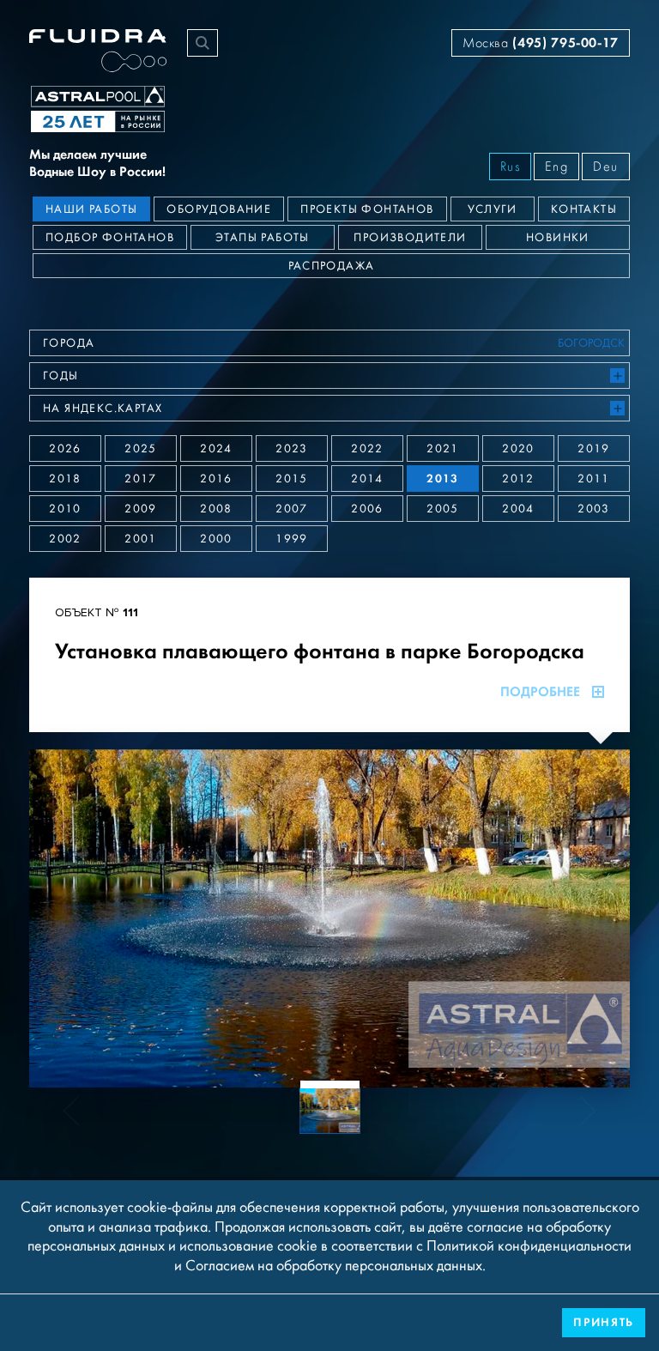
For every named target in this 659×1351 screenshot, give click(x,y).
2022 (367, 449)
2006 (367, 509)
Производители (410, 238)
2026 (65, 449)
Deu (606, 166)
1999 (291, 539)
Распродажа (331, 266)
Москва (541, 42)
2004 (518, 509)
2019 (593, 449)
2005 (442, 509)
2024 (216, 449)
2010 (65, 509)
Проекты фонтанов (366, 209)
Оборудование (218, 209)
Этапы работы (262, 238)
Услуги (492, 209)
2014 (367, 479)
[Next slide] (577, 918)
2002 (65, 539)
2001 (140, 539)
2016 (216, 479)
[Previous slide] (81, 918)
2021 (442, 449)
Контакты (584, 209)
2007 (291, 509)
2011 (593, 479)
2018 (65, 479)
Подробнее (540, 692)
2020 (518, 449)
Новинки (557, 238)
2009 (140, 509)
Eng (556, 166)
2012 (518, 479)
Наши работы (91, 209)
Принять (603, 1322)
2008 (216, 509)
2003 (593, 509)
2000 (216, 539)
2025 (140, 449)
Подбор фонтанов (109, 238)
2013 (442, 478)
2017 (140, 479)
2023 (291, 449)
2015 (291, 479)
